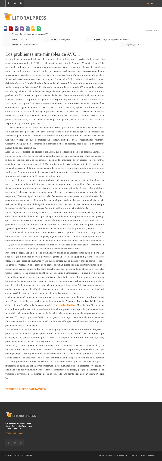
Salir (151, 3)
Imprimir (148, 30)
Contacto (151, 456)
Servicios (130, 456)
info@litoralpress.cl (14, 433)
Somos (109, 456)
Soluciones (119, 456)
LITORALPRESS (29, 17)
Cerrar (156, 30)
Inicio (101, 456)
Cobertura (140, 456)
